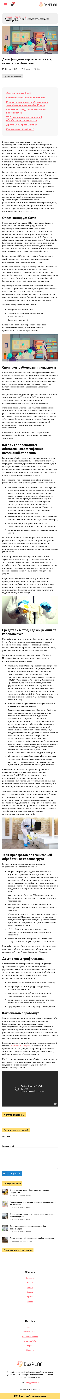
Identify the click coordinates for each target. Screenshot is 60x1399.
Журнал (30, 1345)
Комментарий (8, 1146)
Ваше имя (6, 1136)
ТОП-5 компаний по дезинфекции (30, 1396)
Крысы (30, 1296)
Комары (30, 1292)
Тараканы (30, 1278)
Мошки (30, 1301)
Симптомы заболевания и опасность (25, 97)
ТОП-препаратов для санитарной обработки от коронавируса (24, 118)
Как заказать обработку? (20, 129)
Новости (30, 1350)
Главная (30, 1327)
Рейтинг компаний (30, 1336)
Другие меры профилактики (21, 124)
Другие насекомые (12, 76)
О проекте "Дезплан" (30, 1331)
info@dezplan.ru (32, 1383)
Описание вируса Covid (18, 93)
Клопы (30, 1282)
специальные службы (21, 1045)
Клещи (30, 1287)
